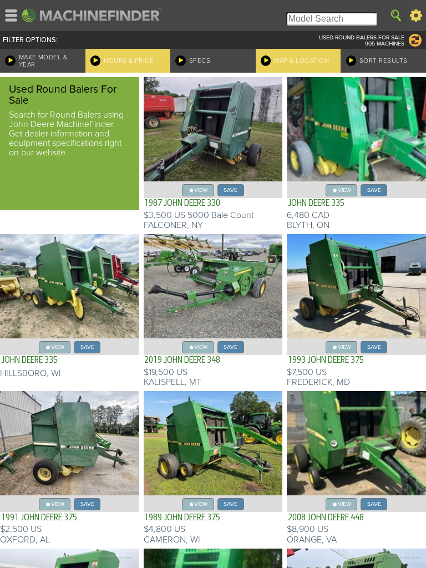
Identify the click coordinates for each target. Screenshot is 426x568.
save (230, 190)
